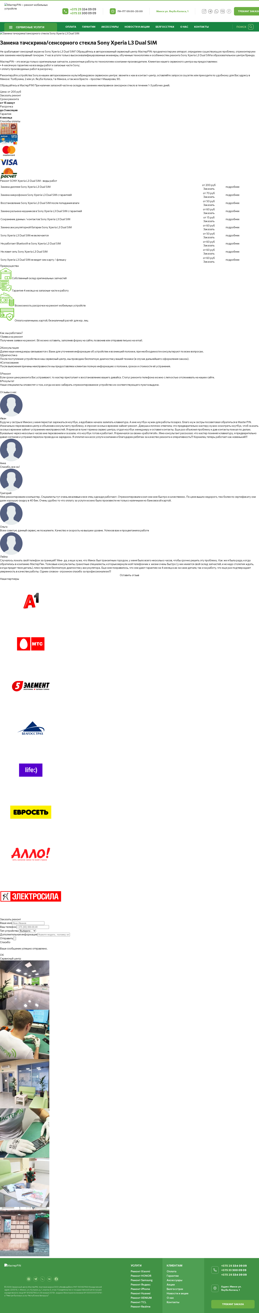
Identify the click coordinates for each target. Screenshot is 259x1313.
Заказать (209, 188)
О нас (184, 26)
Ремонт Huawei (140, 1293)
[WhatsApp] (216, 11)
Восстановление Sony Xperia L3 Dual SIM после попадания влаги (40, 202)
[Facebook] (229, 11)
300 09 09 (83, 13)
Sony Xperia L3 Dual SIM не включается (25, 235)
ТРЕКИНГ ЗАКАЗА (233, 1304)
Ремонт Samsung (142, 1280)
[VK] (222, 11)
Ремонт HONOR (141, 1275)
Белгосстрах (165, 26)
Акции (171, 1284)
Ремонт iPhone (140, 1288)
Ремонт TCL (138, 1302)
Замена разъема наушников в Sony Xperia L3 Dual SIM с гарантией (41, 211)
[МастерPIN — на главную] (31, 11)
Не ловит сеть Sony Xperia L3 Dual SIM (24, 251)
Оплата (70, 26)
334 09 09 (83, 9)
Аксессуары (110, 26)
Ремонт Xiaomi (140, 1271)
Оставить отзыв (129, 575)
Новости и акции (137, 26)
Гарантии (88, 26)
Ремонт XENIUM (141, 1297)
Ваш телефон (8, 926)
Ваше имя (6, 922)
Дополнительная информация (18, 934)
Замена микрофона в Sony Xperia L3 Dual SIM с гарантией (36, 194)
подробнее (232, 186)
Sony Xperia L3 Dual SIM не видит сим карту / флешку (33, 259)
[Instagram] (204, 11)
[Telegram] (210, 11)
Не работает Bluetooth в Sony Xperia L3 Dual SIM (31, 243)
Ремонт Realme (140, 1306)
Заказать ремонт (10, 95)
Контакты (201, 26)
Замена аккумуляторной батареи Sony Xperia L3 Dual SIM (36, 227)
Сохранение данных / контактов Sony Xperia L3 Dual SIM (35, 219)
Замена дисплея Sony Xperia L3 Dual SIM (26, 186)
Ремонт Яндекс (141, 1284)
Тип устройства (9, 930)
